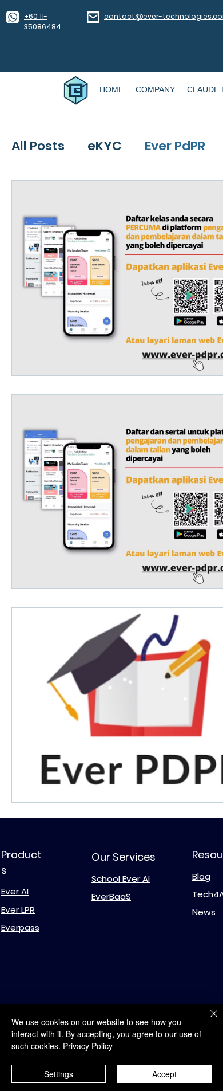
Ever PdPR (175, 146)
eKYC (104, 146)
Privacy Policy (88, 1045)
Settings (58, 1074)
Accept (164, 1074)
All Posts (38, 146)
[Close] (207, 1020)
